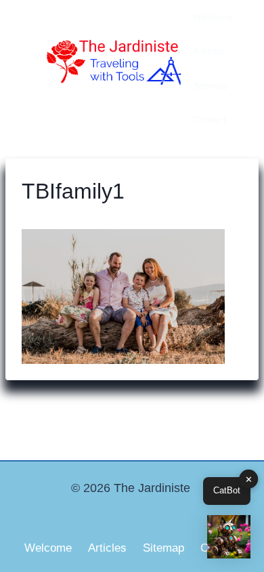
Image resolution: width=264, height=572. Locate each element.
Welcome (213, 17)
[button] (228, 536)
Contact (209, 119)
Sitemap (210, 85)
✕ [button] (248, 479)
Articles (208, 50)
